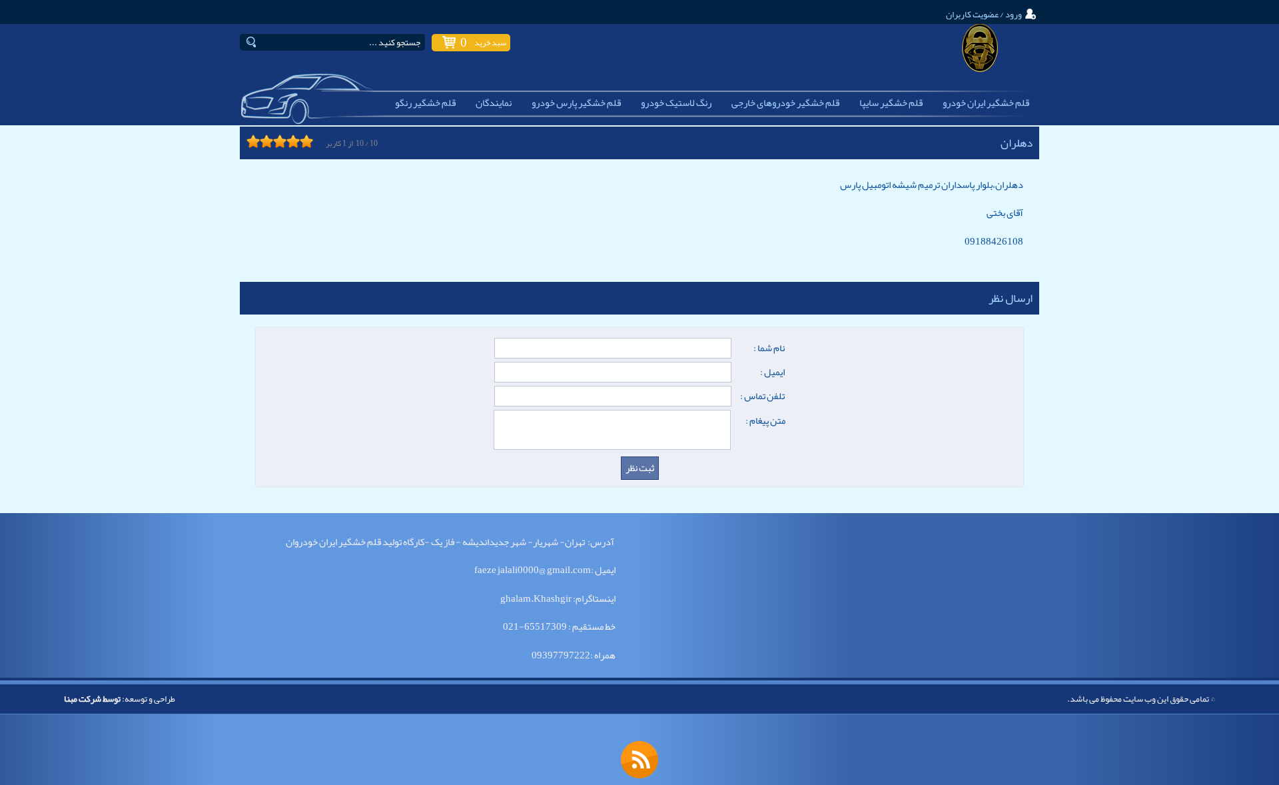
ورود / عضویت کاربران (984, 14)
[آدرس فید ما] (639, 759)
